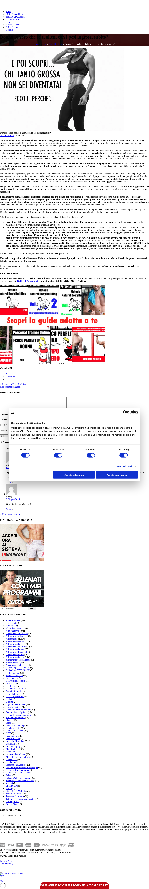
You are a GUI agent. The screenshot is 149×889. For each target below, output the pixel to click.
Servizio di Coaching (15, 16)
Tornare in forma (13, 793)
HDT (8, 733)
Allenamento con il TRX (17, 646)
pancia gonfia (12, 762)
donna (14, 387)
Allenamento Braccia (15, 644)
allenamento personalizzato (18, 660)
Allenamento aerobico (16, 641)
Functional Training (15, 725)
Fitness (9, 720)
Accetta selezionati (74, 475)
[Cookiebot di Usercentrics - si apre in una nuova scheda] (125, 412)
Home (8, 11)
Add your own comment (11, 514)
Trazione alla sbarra (15, 796)
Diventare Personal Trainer (18, 709)
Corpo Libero (12, 694)
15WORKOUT (13, 620)
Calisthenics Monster (15, 681)
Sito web (4, 430)
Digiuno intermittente (15, 704)
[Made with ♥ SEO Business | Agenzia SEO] (13, 876)
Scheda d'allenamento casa (18, 778)
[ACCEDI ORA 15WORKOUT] (22, 560)
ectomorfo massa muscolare (18, 715)
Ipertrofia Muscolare (15, 741)
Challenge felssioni (14, 688)
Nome (3, 419)
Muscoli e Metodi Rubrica (18, 757)
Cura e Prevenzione (15, 696)
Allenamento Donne (15, 649)
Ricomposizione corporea (17, 770)
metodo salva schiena (15, 754)
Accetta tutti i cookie (117, 475)
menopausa (11, 751)
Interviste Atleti (13, 738)
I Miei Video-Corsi (14, 14)
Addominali (11, 625)
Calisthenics (11, 678)
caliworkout (11, 683)
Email (3, 425)
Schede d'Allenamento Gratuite (20, 780)
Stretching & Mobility (16, 791)
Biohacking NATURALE (18, 670)
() (1, 881)
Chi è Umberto (12, 19)
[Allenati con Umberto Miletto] (22, 606)
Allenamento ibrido (15, 654)
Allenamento (6, 384)
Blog (8, 22)
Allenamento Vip (14, 662)
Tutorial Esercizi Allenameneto (20, 799)
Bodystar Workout (14, 675)
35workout (11, 623)
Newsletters (11, 759)
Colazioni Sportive (14, 691)
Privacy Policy (6, 861)
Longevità (10, 744)
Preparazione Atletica (15, 765)
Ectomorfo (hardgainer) (16, 712)
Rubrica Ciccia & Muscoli (18, 772)
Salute (8, 775)
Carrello (9, 30)
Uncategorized (12, 801)
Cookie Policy (6, 863)
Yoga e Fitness (12, 804)
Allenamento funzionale (17, 652)
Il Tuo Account (13, 27)
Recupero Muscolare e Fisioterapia (22, 767)
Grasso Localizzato (14, 730)
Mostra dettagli (124, 466)
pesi (18, 387)
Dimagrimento (12, 707)
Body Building (55, 44)
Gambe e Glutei (13, 728)
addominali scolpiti (14, 628)
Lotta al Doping (13, 746)
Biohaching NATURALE (18, 667)
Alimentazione (12, 631)
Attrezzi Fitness (13, 24)
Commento (6, 414)
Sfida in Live (12, 786)
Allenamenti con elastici (17, 633)
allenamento (5, 387)
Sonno (9, 788)
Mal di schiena (12, 749)
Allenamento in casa (15, 657)
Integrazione (11, 736)
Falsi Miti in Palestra (15, 717)
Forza (8, 723)
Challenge (10, 686)
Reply (8, 482)
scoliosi (9, 783)
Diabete (9, 699)
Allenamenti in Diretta (16, 636)
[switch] (58, 455)
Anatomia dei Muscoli (16, 665)
